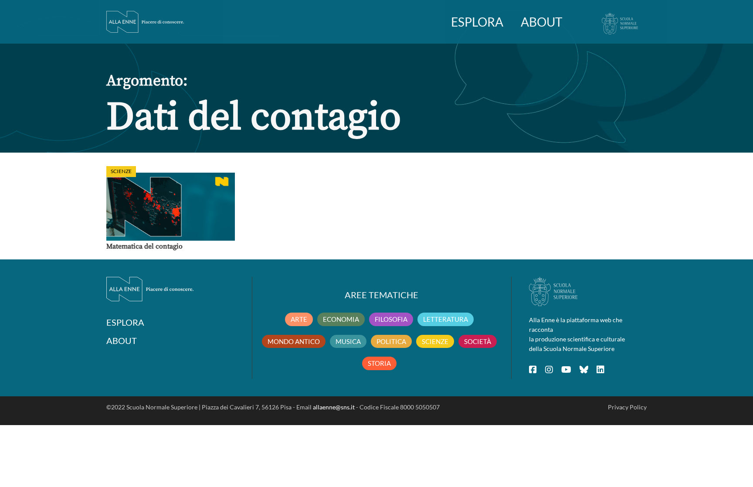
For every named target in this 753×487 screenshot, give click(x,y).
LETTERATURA (445, 319)
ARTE (299, 319)
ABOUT (542, 21)
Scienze (121, 171)
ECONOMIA (341, 319)
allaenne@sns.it (334, 407)
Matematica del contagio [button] (144, 246)
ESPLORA (477, 21)
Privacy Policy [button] (627, 407)
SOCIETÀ (477, 341)
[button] (170, 207)
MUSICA (348, 341)
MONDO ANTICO (294, 341)
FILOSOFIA (391, 319)
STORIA (379, 363)
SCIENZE (435, 341)
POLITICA (391, 341)
